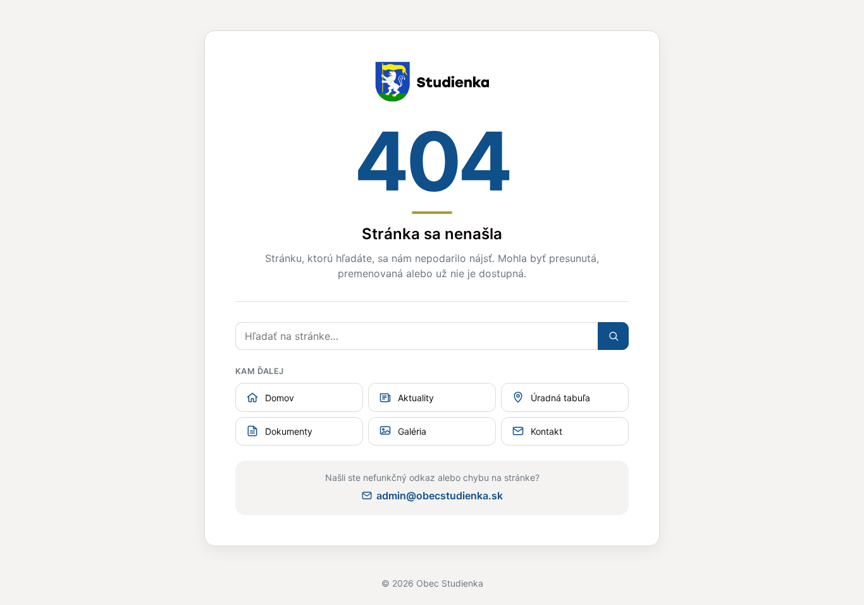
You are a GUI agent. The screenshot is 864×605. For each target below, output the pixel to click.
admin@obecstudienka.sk (439, 495)
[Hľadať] (613, 336)
